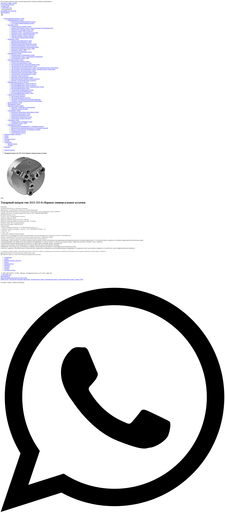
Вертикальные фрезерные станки (21, 42)
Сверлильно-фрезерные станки (20, 115)
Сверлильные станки (14, 110)
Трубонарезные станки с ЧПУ (20, 58)
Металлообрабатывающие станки (14, 18)
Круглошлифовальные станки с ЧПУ (22, 93)
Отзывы (10, 145)
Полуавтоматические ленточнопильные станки (25, 64)
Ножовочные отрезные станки (20, 61)
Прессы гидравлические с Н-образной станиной (25, 129)
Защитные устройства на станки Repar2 (23, 107)
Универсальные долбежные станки (21, 121)
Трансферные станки (14, 104)
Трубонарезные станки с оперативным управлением (27, 56)
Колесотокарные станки (15, 102)
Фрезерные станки (13, 39)
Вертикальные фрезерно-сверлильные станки (25, 47)
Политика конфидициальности (10, 278)
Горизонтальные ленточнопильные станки (24, 72)
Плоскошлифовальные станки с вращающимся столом (27, 86)
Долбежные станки (13, 120)
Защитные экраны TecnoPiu (19, 109)
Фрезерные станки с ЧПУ (19, 50)
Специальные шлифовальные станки (22, 90)
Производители (12, 144)
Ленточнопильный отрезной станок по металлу (25, 79)
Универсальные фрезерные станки (21, 41)
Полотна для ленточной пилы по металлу (23, 80)
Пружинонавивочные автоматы (20, 98)
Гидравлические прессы (18, 131)
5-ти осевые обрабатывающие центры (22, 23)
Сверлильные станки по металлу (21, 118)
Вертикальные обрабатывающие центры (23, 21)
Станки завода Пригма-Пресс (16, 94)
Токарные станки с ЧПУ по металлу (22, 31)
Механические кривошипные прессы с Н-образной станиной (29, 128)
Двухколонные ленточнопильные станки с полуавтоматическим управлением (34, 67)
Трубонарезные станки (14, 53)
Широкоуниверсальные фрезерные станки (24, 44)
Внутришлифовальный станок (20, 88)
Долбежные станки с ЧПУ (19, 123)
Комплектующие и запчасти (12, 134)
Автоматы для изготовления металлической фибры (26, 101)
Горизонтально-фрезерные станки (21, 52)
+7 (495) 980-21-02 (6, 8)
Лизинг (6, 137)
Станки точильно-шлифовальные (21, 91)
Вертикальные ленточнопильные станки (23, 71)
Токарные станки (13, 25)
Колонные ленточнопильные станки (22, 77)
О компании (8, 142)
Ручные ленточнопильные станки (21, 63)
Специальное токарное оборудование (22, 37)
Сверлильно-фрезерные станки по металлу (24, 45)
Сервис (6, 136)
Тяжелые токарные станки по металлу (22, 36)
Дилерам (6, 140)
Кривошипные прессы (14, 125)
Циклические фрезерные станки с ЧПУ (23, 48)
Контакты (7, 147)
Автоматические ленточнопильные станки (24, 66)
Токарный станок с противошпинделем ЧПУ (24, 33)
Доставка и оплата (9, 139)
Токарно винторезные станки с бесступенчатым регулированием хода (32, 28)
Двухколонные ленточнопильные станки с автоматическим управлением (33, 69)
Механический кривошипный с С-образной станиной (27, 126)
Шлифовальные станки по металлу (18, 82)
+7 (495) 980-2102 (6, 274)
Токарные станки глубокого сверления (22, 34)
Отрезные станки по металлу (20, 75)
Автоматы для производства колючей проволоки (26, 99)
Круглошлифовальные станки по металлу (23, 85)
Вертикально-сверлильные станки (21, 117)
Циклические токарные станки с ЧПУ (22, 29)
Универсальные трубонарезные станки (23, 55)
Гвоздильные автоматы (18, 96)
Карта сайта (23, 278)
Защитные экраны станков (16, 106)
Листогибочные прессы (18, 132)
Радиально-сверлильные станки (20, 113)
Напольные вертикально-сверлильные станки (25, 112)
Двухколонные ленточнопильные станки (23, 74)
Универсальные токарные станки (21, 26)
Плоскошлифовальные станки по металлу (23, 83)
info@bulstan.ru (5, 12)
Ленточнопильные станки (15, 60)
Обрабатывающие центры (15, 20)
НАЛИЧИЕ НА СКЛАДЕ (8, 11)
